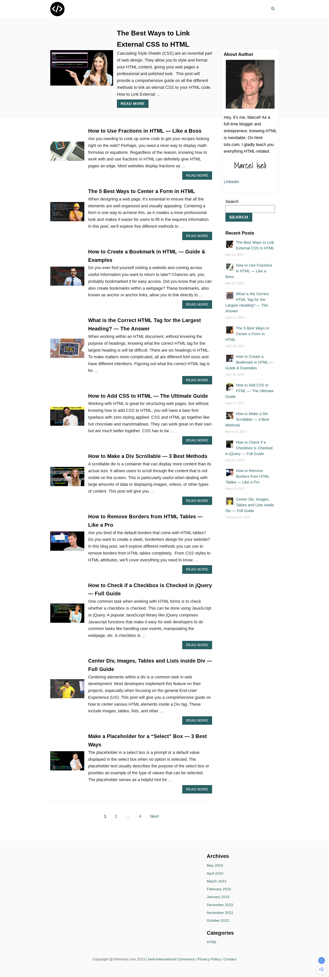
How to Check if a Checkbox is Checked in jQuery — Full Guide (248, 448)
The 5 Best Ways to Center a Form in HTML (141, 191)
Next (154, 816)
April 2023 (215, 873)
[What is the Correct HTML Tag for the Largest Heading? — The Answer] (67, 350)
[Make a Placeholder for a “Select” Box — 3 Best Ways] (67, 763)
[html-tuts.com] (84, 9)
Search (232, 201)
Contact (230, 959)
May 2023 (215, 865)
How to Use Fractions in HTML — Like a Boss (144, 131)
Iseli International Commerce (171, 959)
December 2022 (220, 905)
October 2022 (218, 920)
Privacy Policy (209, 959)
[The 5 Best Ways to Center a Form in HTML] (67, 213)
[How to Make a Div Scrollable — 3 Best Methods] (67, 478)
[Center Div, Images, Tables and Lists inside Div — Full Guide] (67, 691)
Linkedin (231, 181)
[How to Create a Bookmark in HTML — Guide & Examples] (67, 278)
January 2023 (218, 897)
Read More (135, 104)
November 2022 (220, 913)
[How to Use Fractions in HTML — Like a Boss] (67, 153)
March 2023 (216, 881)
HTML (212, 942)
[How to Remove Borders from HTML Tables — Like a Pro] (67, 543)
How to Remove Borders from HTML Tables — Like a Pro (247, 476)
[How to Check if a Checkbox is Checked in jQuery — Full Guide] (67, 615)
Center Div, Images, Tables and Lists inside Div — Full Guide (249, 505)
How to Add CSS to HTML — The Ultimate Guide (148, 396)
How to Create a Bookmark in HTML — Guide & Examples (249, 362)
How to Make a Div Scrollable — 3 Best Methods (147, 456)
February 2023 (219, 889)
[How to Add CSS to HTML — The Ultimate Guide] (67, 418)
